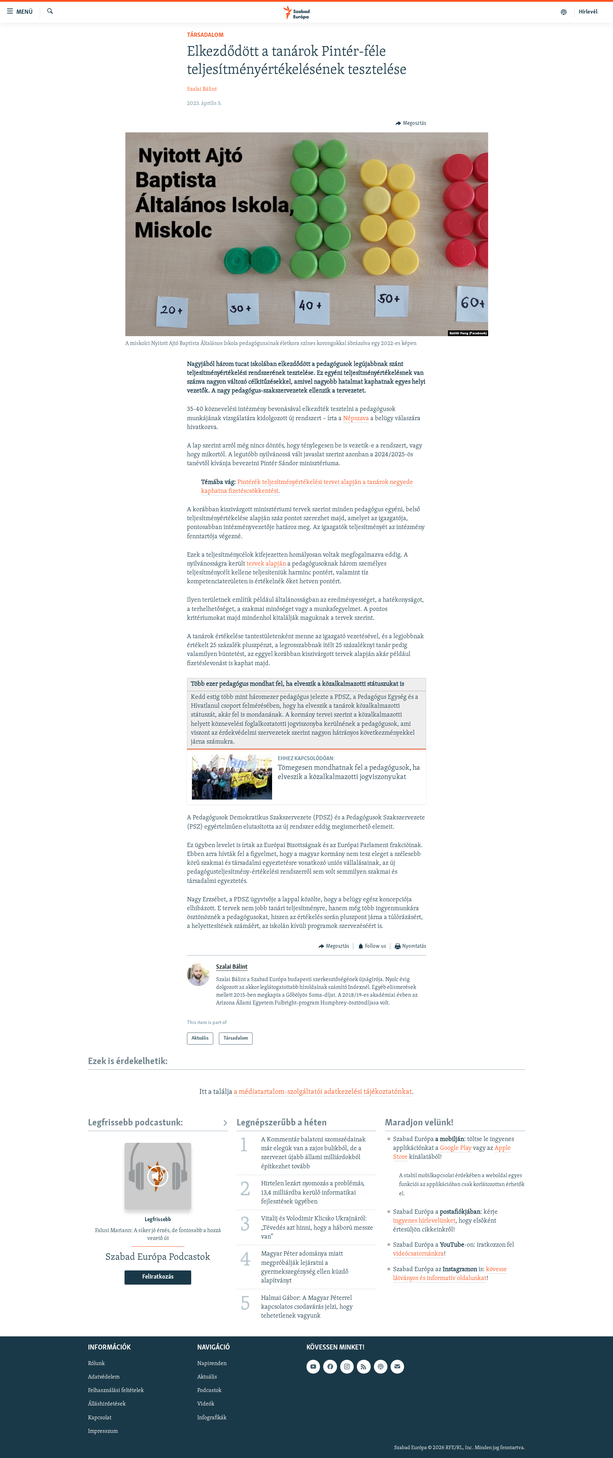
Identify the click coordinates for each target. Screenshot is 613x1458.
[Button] (411, 123)
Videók (205, 1404)
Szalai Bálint (202, 89)
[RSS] (363, 1367)
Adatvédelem (104, 1377)
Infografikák (211, 1418)
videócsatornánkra (418, 1254)
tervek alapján (266, 564)
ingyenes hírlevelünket (424, 1221)
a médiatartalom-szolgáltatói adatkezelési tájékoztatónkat (323, 1092)
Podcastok (209, 1391)
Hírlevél (588, 12)
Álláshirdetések (107, 1404)
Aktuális (207, 1377)
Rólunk (96, 1364)
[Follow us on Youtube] (313, 1367)
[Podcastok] (564, 12)
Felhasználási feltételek (116, 1391)
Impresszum (103, 1431)
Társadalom (205, 35)
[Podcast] (380, 1367)
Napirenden (212, 1364)
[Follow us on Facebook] (330, 1367)
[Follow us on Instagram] (347, 1367)
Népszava (356, 419)
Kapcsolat (99, 1418)
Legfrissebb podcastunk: (135, 1123)
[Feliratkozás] (397, 1367)
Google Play (455, 1148)
